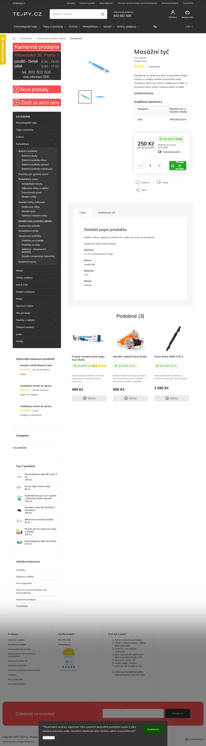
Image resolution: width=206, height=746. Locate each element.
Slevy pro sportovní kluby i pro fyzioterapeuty (137, 3)
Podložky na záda (31, 244)
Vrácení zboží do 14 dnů (19, 649)
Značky (19, 341)
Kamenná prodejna (170, 3)
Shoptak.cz (29, 741)
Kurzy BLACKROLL (17, 684)
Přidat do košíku (180, 165)
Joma (18, 334)
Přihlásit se (177, 713)
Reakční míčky (29, 196)
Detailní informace (143, 93)
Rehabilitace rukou (28, 179)
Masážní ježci (29, 211)
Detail (92, 398)
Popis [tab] (83, 212)
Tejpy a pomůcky (25, 129)
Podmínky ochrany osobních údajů (24, 670)
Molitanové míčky (31, 206)
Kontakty (71, 3)
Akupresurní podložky (30, 235)
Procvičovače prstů (32, 192)
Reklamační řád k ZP (18, 661)
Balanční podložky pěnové (35, 164)
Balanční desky (29, 155)
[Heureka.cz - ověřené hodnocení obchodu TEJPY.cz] (77, 661)
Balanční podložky (28, 151)
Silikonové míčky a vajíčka (35, 188)
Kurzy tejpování (106, 3)
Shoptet (12, 741)
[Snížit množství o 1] (141, 165)
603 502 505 (64, 639)
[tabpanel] (89, 363)
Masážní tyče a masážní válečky (35, 220)
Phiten (19, 298)
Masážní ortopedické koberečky (38, 256)
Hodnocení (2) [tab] (106, 212)
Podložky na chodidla (33, 240)
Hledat (102, 14)
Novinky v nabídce (25, 320)
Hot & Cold (22, 284)
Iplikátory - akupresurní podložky (34, 250)
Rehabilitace (22, 144)
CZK (188, 26)
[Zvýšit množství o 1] (159, 165)
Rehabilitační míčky (28, 230)
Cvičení (20, 136)
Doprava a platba (87, 3)
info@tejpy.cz (64, 644)
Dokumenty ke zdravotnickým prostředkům (22, 654)
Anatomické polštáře (29, 225)
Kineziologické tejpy (26, 122)
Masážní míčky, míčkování (32, 202)
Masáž (19, 270)
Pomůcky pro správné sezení (33, 174)
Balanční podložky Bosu (34, 160)
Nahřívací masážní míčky (34, 215)
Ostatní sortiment (25, 291)
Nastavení (48, 737)
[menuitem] (27, 26)
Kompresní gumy (27, 261)
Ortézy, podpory (24, 277)
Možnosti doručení (171, 151)
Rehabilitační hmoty (32, 183)
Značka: (140, 61)
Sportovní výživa (24, 305)
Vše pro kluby (23, 312)
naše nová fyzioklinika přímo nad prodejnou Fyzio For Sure (130, 673)
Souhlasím (153, 729)
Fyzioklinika (188, 3)
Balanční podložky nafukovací (37, 168)
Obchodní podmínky (17, 665)
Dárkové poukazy (25, 327)
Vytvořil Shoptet (196, 739)
